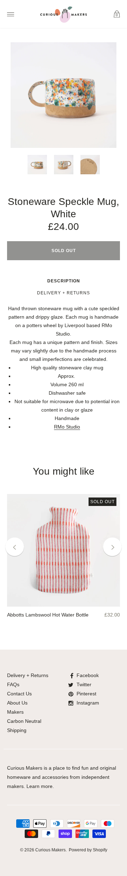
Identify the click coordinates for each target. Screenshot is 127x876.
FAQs (13, 684)
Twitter (84, 684)
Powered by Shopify (88, 849)
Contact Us (19, 693)
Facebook (88, 675)
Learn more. (40, 786)
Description (63, 281)
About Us (17, 703)
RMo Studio (67, 427)
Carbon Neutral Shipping (24, 725)
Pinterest (86, 693)
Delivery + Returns (63, 292)
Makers (15, 712)
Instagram (88, 703)
